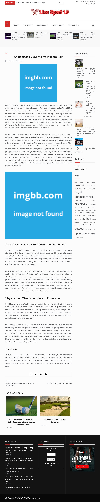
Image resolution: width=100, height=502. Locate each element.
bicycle (79, 192)
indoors (84, 225)
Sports (16, 25)
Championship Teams (85, 200)
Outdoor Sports (57, 25)
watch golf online (79, 237)
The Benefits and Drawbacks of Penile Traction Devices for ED (90, 108)
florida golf (88, 210)
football (86, 218)
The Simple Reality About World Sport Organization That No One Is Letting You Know (86, 130)
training (91, 234)
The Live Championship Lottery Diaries (59, 383)
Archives (77, 166)
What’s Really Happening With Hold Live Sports (65, 35)
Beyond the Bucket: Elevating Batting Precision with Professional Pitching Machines (86, 71)
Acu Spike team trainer (85, 182)
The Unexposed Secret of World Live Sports (43, 35)
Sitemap (29, 497)
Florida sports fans (80, 215)
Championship (41, 25)
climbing (80, 204)
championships (84, 196)
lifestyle (92, 225)
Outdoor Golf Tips (90, 229)
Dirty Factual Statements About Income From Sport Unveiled (19, 384)
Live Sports (28, 25)
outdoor (79, 228)
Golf (6, 53)
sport (78, 233)
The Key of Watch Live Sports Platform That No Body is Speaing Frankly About (88, 37)
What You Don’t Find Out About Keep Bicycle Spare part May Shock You (42, 2)
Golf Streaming (84, 222)
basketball (79, 185)
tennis (84, 234)
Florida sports (90, 212)
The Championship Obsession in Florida (86, 149)
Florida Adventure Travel (85, 207)
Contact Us (8, 497)
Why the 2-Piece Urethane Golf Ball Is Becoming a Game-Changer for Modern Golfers (22, 422)
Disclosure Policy (20, 497)
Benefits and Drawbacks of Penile (87, 188)
